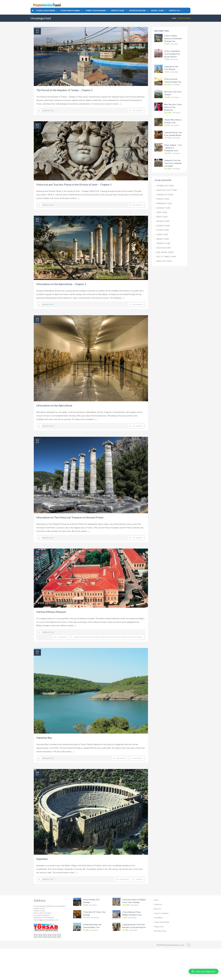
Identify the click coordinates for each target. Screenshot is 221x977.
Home (174, 18)
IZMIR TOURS (161, 212)
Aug (37, 127)
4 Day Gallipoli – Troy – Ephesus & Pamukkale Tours (173, 148)
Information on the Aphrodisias (54, 405)
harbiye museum (100, 637)
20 (37, 552)
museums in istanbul (135, 637)
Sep (37, 32)
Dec (37, 653)
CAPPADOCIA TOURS (164, 195)
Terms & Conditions (161, 913)
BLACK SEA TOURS (163, 248)
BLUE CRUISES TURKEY (165, 252)
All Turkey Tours (160, 931)
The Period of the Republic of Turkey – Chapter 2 (64, 90)
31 (37, 124)
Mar (37, 221)
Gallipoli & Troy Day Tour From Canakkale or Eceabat (173, 163)
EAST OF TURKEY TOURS (166, 257)
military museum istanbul (117, 637)
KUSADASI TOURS (163, 208)
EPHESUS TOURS (162, 199)
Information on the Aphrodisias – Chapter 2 (61, 284)
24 (37, 318)
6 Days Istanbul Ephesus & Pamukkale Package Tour (173, 38)
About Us (157, 909)
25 (37, 219)
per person (171, 44)
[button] (203, 971)
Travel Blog (158, 918)
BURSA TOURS (162, 217)
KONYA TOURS (162, 234)
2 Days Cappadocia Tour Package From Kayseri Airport (172, 54)
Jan (37, 554)
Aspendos (42, 858)
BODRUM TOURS (163, 226)
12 (37, 440)
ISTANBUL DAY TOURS (165, 186)
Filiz (51, 110)
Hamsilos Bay (44, 737)
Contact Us (158, 904)
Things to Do (159, 927)
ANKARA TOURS (162, 239)
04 (37, 772)
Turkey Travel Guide (161, 922)
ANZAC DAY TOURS (164, 261)
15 (37, 30)
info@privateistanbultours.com (48, 920)
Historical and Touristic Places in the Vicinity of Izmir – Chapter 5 (74, 184)
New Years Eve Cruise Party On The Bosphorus (173, 107)
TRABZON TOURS (163, 243)
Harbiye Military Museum (51, 611)
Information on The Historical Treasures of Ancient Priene (69, 517)
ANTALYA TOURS (162, 221)
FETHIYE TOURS (162, 230)
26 (37, 651)
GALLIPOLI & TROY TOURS (166, 190)
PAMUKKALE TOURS (164, 203)
